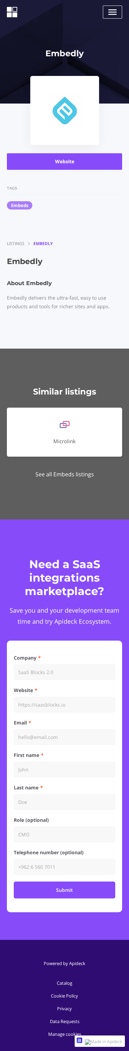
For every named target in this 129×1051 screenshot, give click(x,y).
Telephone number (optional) (49, 852)
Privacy (64, 1008)
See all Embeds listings (64, 474)
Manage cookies (64, 1034)
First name (26, 755)
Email (20, 722)
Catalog (64, 983)
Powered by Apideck (64, 963)
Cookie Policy (64, 996)
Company (25, 657)
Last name (26, 787)
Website (64, 161)
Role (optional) (31, 820)
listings (15, 243)
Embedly (43, 243)
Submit (64, 890)
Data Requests (64, 1021)
